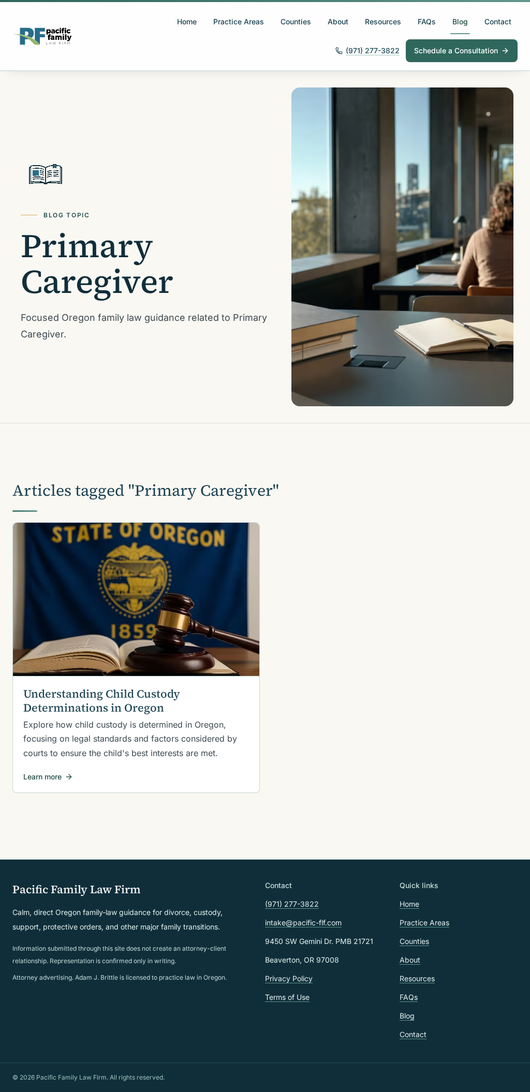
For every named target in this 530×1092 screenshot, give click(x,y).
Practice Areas (238, 21)
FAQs (427, 21)
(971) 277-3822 (373, 50)
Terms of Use (287, 997)
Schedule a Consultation (456, 50)
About (338, 21)
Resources (383, 21)
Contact (497, 21)
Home (187, 21)
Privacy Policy (289, 978)
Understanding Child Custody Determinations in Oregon (101, 700)
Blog (460, 21)
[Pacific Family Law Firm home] (42, 36)
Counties (296, 21)
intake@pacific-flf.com (303, 922)
